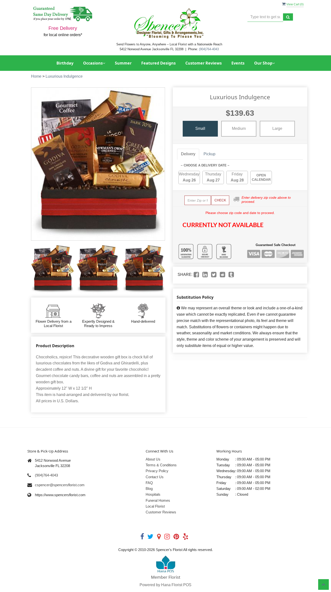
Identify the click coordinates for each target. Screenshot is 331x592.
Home (36, 76)
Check (220, 200)
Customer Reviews (203, 63)
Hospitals (153, 494)
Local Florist (155, 506)
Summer (123, 63)
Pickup (209, 154)
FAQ (149, 483)
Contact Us (155, 477)
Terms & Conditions (161, 465)
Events (237, 63)
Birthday (64, 63)
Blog (149, 488)
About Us (153, 459)
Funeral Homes (158, 500)
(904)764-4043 (209, 49)
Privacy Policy (157, 471)
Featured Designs (158, 63)
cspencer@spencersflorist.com (60, 485)
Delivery (188, 154)
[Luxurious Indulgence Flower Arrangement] (52, 269)
